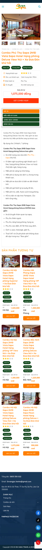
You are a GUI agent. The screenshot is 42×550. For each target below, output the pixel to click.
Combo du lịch (17, 49)
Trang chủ (5, 49)
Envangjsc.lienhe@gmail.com (19, 481)
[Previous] (5, 26)
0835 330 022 (15, 476)
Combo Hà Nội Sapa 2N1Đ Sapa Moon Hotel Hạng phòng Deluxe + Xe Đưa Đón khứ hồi (31, 415)
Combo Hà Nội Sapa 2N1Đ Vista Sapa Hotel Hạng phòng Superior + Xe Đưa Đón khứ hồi (10, 278)
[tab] (21, 111)
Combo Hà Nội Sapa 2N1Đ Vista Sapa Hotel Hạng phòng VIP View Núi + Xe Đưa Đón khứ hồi (10, 347)
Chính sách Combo (11, 120)
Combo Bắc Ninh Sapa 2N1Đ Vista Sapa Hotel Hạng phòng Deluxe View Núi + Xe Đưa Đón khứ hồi (31, 347)
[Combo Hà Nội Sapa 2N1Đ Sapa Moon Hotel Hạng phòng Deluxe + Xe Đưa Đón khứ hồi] (31, 398)
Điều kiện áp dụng (10, 115)
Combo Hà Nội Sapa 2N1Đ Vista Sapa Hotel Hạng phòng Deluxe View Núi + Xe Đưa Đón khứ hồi (11, 415)
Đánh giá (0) (8, 124)
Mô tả (6, 111)
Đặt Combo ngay (21, 100)
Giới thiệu (6, 506)
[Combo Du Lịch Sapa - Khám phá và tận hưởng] (21, 6)
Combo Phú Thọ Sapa (32, 49)
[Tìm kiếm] (39, 6)
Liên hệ (6, 510)
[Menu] (3, 6)
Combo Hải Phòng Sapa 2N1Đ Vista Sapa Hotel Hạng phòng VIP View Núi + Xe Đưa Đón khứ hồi (31, 278)
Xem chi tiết (10, 316)
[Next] (37, 26)
